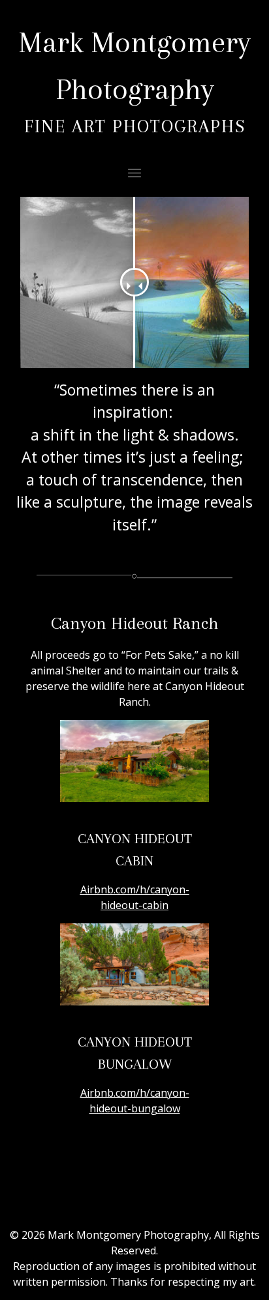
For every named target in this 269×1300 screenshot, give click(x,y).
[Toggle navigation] (134, 173)
